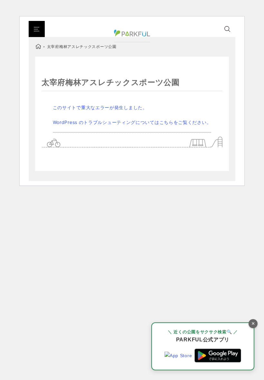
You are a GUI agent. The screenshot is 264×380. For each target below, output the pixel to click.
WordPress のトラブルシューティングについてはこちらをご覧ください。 (132, 122)
